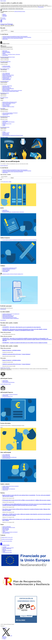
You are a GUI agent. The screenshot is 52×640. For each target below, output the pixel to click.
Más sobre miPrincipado (6, 458)
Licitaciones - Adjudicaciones (7, 85)
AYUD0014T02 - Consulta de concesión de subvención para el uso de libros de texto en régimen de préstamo (24, 342)
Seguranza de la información (7, 76)
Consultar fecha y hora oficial (5, 367)
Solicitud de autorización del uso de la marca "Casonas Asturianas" (16, 354)
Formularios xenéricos (6, 105)
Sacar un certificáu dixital (6, 103)
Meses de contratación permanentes (8, 88)
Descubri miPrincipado (6, 74)
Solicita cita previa (5, 381)
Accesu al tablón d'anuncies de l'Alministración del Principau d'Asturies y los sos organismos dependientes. (19, 239)
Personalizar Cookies (12, 8)
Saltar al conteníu (3, 0)
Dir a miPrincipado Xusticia (4, 127)
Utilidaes (3, 531)
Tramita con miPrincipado (6, 526)
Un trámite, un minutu (5, 132)
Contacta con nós (5, 114)
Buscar (12, 31)
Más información (3, 320)
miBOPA (3, 53)
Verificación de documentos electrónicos (8, 268)
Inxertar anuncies (5, 55)
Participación (4, 15)
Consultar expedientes (10, 313)
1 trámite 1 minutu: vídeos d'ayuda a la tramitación (10, 486)
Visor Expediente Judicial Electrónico (8, 121)
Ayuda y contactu (5, 530)
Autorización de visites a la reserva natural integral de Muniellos (12, 38)
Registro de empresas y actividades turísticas (11, 350)
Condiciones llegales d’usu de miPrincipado (9, 457)
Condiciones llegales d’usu (6, 78)
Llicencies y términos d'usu (6, 548)
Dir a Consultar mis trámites (4, 68)
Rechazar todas (19, 8)
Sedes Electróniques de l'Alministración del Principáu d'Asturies (12, 135)
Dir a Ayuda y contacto (4, 137)
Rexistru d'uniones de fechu (6, 123)
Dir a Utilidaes (2, 108)
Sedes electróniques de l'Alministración (8, 488)
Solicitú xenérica (5, 39)
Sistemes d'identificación (6, 79)
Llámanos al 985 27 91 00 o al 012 (7, 537)
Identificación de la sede (6, 456)
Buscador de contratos (6, 89)
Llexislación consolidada (6, 52)
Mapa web (4, 549)
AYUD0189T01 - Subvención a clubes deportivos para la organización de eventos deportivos (21, 327)
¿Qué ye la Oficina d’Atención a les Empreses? (10, 112)
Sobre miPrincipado (5, 528)
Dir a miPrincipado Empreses (5, 116)
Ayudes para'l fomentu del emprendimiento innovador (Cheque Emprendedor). (15, 36)
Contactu (3, 124)
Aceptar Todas (4, 8)
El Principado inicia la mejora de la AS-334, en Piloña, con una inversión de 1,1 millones (26, 500)
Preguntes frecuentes (5, 134)
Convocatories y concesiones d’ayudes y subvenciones (11, 54)
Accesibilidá (4, 546)
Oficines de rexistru (5, 133)
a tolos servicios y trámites (7, 181)
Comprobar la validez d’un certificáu (8, 106)
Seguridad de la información (6, 550)
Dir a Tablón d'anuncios (4, 97)
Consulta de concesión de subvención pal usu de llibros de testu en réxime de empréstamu (16, 37)
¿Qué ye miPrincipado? (6, 73)
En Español (3, 17)
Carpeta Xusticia (5, 380)
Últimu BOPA (4, 210)
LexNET (3, 125)
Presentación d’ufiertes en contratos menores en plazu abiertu (12, 90)
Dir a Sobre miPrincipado (4, 81)
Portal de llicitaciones (5, 86)
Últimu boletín (4, 50)
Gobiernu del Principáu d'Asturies (19, 11)
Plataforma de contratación (6, 87)
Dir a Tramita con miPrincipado (5, 61)
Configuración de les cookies (7, 552)
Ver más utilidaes (5, 271)
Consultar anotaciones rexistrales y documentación (10, 318)
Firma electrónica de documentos (7, 316)
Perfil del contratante (5, 529)
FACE (1, 427)
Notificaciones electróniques (6, 314)
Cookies (3, 551)
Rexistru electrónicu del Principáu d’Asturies (9, 267)
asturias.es (4, 14)
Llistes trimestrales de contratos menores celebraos (10, 91)
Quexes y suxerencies (5, 104)
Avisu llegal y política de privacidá (8, 547)
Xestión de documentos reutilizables (8, 315)
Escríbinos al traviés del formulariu (7, 539)
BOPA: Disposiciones (5, 51)
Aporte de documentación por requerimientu (9, 317)
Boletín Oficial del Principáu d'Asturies (8, 527)
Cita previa (4, 122)
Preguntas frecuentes (5, 77)
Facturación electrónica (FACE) (7, 113)
